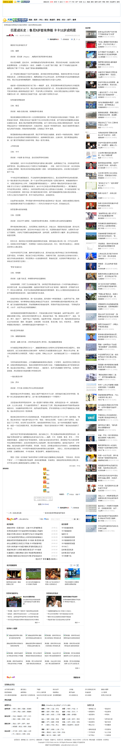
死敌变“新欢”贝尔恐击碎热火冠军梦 (59, 620)
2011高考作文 (73, 695)
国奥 (19, 719)
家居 (80, 2)
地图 (54, 735)
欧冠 (20, 726)
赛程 (58, 20)
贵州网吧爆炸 (57, 695)
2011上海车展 (41, 692)
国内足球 (7, 716)
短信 (54, 732)
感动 (47, 479)
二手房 (58, 714)
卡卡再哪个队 (67, 556)
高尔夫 (18, 734)
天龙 (43, 732)
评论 (41, 20)
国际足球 (7, 724)
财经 (67, 2)
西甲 (23, 724)
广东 (62, 729)
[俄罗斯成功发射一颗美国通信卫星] (13, 573)
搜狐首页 (46, 2)
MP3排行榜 (108, 719)
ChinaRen (49, 705)
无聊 (47, 492)
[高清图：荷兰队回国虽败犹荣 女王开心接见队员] (72, 654)
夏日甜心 (23, 689)
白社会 (71, 494)
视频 (88, 2)
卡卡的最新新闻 (67, 528)
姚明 (23, 711)
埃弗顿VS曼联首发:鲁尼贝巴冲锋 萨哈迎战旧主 (24, 556)
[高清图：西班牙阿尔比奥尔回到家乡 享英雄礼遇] (53, 636)
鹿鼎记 (49, 732)
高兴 (47, 470)
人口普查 (104, 692)
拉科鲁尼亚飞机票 (68, 553)
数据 (29, 726)
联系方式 (60, 740)
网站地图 (92, 740)
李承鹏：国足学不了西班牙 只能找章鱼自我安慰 (23, 611)
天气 (48, 722)
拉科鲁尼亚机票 (67, 550)
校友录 (77, 725)
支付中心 (32, 740)
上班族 (71, 689)
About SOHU (77, 740)
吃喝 (57, 722)
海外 (28, 724)
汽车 (73, 2)
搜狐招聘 (39, 740)
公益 (52, 709)
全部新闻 (99, 740)
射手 (69, 20)
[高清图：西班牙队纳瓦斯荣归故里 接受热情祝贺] (72, 636)
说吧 (59, 735)
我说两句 (113, 2)
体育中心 (8, 705)
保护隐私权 (67, 740)
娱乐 (61, 2)
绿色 (78, 722)
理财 (52, 711)
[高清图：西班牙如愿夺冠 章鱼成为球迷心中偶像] (15, 654)
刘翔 (23, 734)
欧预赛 (15, 726)
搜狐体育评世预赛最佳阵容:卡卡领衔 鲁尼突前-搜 (25, 540)
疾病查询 (92, 722)
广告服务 (46, 740)
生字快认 (92, 735)
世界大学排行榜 (106, 695)
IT (70, 2)
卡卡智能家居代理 (68, 540)
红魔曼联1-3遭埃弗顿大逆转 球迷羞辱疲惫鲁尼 (24, 553)
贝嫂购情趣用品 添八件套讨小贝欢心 (59, 611)
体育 (55, 2)
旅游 (43, 722)
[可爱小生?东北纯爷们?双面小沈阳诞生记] (52, 573)
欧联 (25, 726)
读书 (68, 722)
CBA (14, 711)
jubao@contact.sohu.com (69, 745)
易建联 (29, 711)
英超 (14, 724)
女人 (84, 2)
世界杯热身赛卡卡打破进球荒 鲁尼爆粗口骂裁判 (25, 531)
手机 (52, 725)
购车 (48, 714)
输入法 (49, 735)
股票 (48, 711)
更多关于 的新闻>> (46, 559)
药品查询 (108, 711)
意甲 (19, 724)
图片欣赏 (108, 722)
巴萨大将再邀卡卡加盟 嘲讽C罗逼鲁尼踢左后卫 (24, 547)
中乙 (29, 716)
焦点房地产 (57, 705)
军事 (48, 709)
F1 (14, 734)
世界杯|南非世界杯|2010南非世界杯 (15, 25)
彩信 (63, 732)
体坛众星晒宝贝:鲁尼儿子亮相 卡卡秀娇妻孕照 (24, 543)
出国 (68, 719)
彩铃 (59, 732)
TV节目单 (92, 732)
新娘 (52, 719)
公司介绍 (85, 740)
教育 (63, 719)
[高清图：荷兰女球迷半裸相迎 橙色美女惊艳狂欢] (34, 654)
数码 (48, 725)
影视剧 (74, 714)
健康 (52, 722)
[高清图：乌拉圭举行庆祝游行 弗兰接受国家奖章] (53, 654)
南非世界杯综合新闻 (34, 25)
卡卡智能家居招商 (68, 537)
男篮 (19, 711)
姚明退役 (23, 692)
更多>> (77, 668)
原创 (73, 722)
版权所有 (82, 742)
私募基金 (56, 692)
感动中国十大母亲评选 (28, 695)
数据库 (52, 20)
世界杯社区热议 (52, 593)
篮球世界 (7, 709)
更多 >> (37, 622)
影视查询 (92, 711)
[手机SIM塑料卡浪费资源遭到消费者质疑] (72, 573)
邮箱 (52, 729)
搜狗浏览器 (92, 729)
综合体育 (7, 731)
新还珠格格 (8, 692)
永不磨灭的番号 (10, 689)
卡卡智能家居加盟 (68, 543)
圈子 (48, 729)
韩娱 (68, 711)
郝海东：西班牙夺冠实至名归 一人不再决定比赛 (23, 614)
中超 (14, 716)
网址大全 (92, 725)
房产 (76, 2)
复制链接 (66, 39)
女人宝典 (108, 732)
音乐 (73, 711)
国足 (14, 719)
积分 (63, 20)
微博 (96, 2)
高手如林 (72, 692)
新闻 (51, 2)
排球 (20, 731)
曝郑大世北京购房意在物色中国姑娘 (59, 617)
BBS (107, 2)
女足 (28, 719)
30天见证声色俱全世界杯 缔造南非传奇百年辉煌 (23, 620)
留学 (73, 719)
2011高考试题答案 (11, 695)
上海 (57, 729)
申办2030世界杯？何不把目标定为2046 (60, 614)
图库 (35, 20)
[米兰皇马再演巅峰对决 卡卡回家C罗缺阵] (33, 573)
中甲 (25, 716)
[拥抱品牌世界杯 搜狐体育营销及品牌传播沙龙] (34, 636)
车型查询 (108, 729)
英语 (78, 719)
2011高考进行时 (90, 689)
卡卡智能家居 (67, 531)
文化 (63, 722)
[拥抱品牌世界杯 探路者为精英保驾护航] (15, 636)
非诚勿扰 (88, 692)
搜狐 (43, 705)
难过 (47, 475)
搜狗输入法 (92, 709)
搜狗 (118, 2)
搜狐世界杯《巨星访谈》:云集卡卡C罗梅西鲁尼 (24, 528)
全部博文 (106, 740)
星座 (57, 719)
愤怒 (47, 483)
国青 (23, 719)
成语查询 (92, 714)
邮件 (99, 2)
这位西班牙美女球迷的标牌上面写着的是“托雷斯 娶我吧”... (31, 602)
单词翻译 (108, 725)
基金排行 (108, 709)
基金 (57, 711)
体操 (25, 731)
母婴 (48, 719)
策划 (46, 20)
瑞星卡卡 (65, 534)
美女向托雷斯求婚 (29, 597)
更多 (77, 494)
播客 (92, 2)
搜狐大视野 (104, 689)
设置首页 (17, 740)
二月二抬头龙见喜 (15, 513)
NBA (14, 709)
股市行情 (92, 719)
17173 (64, 705)
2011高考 (88, 695)
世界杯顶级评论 (12, 593)
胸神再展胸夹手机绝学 (70, 597)
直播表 (29, 709)
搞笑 (47, 488)
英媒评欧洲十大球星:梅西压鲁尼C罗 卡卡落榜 (24, 550)
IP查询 (107, 714)
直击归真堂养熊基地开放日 (55, 513)
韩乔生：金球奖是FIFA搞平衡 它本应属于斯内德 (23, 617)
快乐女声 (56, 689)
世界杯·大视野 (12, 628)
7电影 (38, 689)
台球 (29, 731)
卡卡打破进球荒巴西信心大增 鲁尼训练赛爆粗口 (25, 537)
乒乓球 (15, 731)
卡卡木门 (65, 547)
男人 (57, 725)
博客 (103, 2)
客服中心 (53, 740)
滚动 (28, 734)
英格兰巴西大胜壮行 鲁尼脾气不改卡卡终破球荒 (25, 534)
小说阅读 (108, 735)
